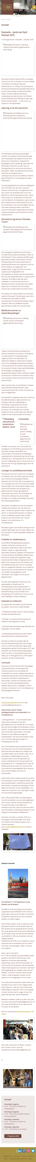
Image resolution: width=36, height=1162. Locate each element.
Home (3, 19)
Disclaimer (17, 1156)
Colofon (30, 1156)
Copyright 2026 (7, 1156)
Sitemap (24, 1156)
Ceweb (30, 1159)
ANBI (5, 1159)
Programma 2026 (13, 1136)
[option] (18, 7)
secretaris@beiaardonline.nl (15, 827)
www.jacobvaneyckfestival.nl (11, 703)
